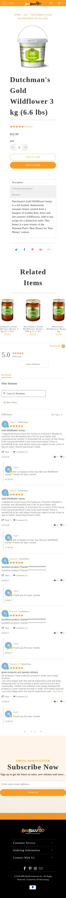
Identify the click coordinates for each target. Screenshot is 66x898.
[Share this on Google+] (40, 249)
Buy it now (33, 165)
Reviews (16, 195)
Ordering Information (22, 188)
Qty (12, 141)
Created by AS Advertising (38, 879)
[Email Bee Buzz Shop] (41, 869)
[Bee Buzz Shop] (33, 3)
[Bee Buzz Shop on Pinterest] (30, 869)
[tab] (33, 364)
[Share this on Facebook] (24, 249)
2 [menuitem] (34, 731)
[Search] (52, 3)
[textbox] (63, 416)
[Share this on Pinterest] (32, 249)
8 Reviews (28, 126)
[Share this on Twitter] (16, 249)
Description (17, 182)
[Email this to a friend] (48, 249)
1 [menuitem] (31, 731)
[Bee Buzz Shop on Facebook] (25, 869)
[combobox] (57, 414)
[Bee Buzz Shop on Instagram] (35, 869)
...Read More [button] (56, 691)
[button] (7, 452)
